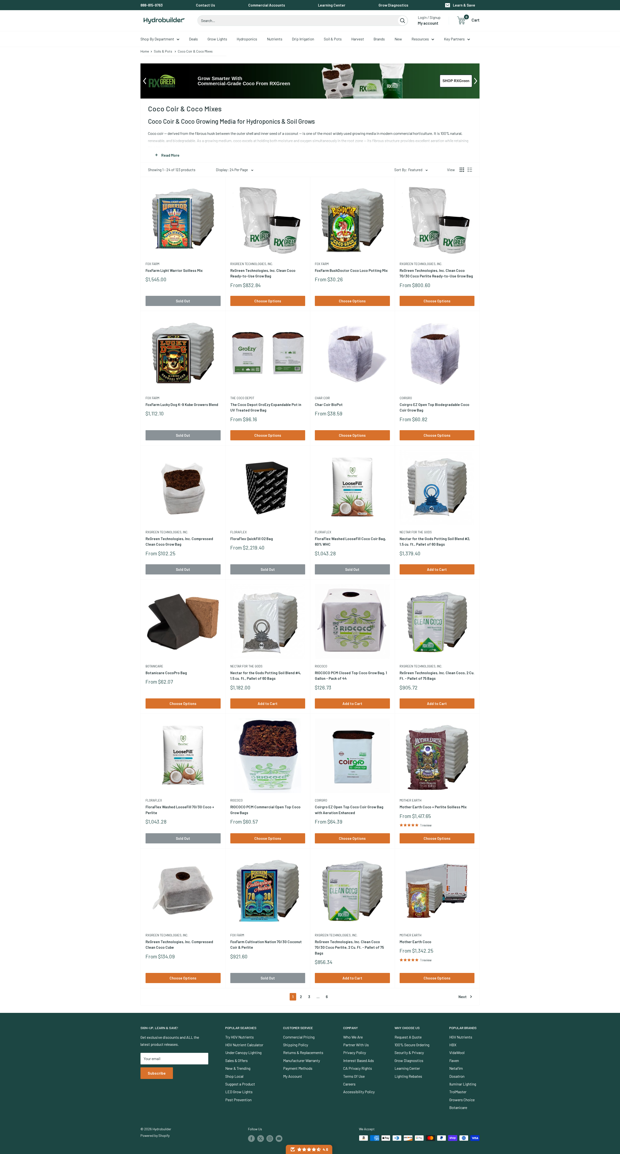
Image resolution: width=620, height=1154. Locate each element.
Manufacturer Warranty (301, 1060)
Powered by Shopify (155, 1135)
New (398, 39)
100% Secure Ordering (412, 1044)
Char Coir (322, 398)
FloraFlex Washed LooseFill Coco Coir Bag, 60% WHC (350, 541)
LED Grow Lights (239, 1091)
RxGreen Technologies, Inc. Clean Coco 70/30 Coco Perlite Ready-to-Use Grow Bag (436, 273)
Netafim (456, 1068)
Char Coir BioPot (329, 404)
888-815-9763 (151, 5)
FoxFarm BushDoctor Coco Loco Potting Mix (351, 270)
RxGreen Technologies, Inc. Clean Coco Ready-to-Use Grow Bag (262, 273)
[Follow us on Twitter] (260, 1138)
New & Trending (237, 1068)
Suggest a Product (240, 1084)
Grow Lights (217, 39)
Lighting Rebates (408, 1076)
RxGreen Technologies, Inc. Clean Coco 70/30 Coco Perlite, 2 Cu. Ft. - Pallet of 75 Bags (349, 947)
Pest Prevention (238, 1099)
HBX (452, 1044)
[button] (309, 1149)
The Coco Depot (242, 398)
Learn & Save (464, 5)
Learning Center (331, 5)
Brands (379, 39)
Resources (420, 39)
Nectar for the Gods (416, 532)
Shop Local (234, 1076)
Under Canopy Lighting (243, 1052)
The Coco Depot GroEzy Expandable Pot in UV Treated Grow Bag (265, 407)
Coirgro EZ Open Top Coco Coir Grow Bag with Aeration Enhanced (349, 810)
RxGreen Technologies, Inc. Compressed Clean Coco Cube (179, 944)
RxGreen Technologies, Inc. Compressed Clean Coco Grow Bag (179, 541)
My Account (292, 1076)
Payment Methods (297, 1068)
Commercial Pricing (299, 1037)
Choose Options (267, 301)
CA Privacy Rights (357, 1068)
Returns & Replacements (303, 1052)
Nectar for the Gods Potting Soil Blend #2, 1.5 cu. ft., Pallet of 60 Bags (435, 541)
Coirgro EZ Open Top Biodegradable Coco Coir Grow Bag (434, 407)
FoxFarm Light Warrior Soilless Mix (174, 270)
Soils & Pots (163, 51)
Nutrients (274, 39)
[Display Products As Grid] (462, 170)
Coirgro (406, 398)
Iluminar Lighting (462, 1084)
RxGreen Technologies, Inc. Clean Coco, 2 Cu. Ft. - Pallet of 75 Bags (437, 675)
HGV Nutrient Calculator (244, 1044)
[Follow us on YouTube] (279, 1138)
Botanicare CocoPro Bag (166, 673)
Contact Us (205, 5)
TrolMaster (457, 1091)
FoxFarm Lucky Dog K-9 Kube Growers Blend (182, 404)
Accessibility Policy (359, 1091)
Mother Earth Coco (415, 942)
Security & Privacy (409, 1052)
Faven (454, 1060)
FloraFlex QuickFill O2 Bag (251, 538)
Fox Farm (152, 264)
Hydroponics (247, 39)
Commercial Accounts (266, 5)
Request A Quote (408, 1037)
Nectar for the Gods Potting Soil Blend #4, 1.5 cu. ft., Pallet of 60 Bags (265, 675)
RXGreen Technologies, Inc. (251, 264)
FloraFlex (238, 532)
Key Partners (454, 39)
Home (144, 51)
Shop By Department (157, 39)
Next (462, 996)
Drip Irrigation (303, 39)
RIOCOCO (321, 666)
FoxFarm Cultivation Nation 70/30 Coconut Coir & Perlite (266, 944)
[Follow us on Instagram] (269, 1138)
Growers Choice (462, 1099)
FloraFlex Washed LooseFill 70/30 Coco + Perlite (180, 810)
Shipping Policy (295, 1044)
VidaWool (457, 1052)
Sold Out (183, 301)
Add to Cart (437, 569)
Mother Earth (410, 800)
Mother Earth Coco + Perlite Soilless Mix (433, 807)
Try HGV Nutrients (239, 1037)
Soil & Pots (333, 39)
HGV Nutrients (460, 1037)
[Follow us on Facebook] (251, 1138)
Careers (349, 1084)
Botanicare (154, 666)
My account (428, 23)
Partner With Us (356, 1044)
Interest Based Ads (358, 1060)
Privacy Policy (354, 1052)
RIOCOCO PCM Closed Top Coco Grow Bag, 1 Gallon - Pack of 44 (351, 675)
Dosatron (457, 1076)
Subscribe (157, 1073)
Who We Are (353, 1037)
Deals (193, 39)
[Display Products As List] (470, 170)
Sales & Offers (236, 1060)
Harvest (357, 39)
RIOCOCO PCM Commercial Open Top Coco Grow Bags (265, 810)
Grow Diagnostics (393, 5)
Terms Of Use (354, 1076)
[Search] (402, 20)
